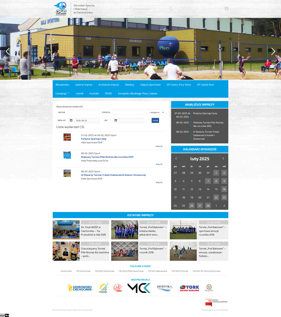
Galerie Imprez (83, 84)
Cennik (80, 93)
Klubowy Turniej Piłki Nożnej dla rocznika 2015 (107, 156)
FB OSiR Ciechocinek (104, 271)
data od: (62, 120)
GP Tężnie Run (205, 84)
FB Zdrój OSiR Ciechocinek (131, 271)
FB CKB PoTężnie (180, 271)
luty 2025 (199, 158)
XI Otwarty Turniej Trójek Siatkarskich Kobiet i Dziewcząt (113, 174)
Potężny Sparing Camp (93, 138)
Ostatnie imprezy (140, 215)
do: (106, 120)
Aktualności (62, 84)
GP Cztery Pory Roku (179, 84)
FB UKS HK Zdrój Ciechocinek (206, 271)
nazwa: (61, 112)
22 (216, 197)
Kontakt (94, 93)
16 (224, 189)
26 (191, 205)
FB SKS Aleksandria (157, 271)
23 (224, 197)
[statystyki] (4, 315)
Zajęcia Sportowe (150, 84)
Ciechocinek (66, 271)
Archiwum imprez (108, 84)
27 (199, 205)
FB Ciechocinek (83, 271)
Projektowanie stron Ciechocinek (215, 310)
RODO (108, 93)
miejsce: (106, 112)
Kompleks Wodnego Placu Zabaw (137, 93)
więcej (159, 146)
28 (208, 205)
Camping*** (63, 93)
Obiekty (129, 84)
